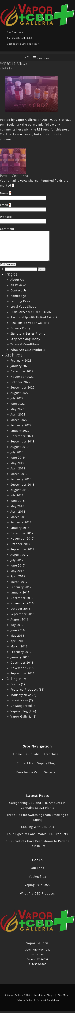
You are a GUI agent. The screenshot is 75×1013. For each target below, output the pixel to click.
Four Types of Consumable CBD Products (37, 834)
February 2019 (21, 479)
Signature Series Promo (28, 333)
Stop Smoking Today (25, 339)
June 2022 (17, 404)
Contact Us (18, 290)
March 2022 (19, 420)
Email (4, 205)
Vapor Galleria (26, 120)
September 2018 (22, 484)
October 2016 (20, 609)
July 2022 (17, 398)
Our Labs (33, 754)
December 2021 (21, 436)
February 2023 (21, 360)
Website (6, 217)
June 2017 (17, 565)
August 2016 (19, 619)
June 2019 (17, 458)
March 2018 (19, 517)
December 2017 (21, 533)
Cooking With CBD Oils (37, 827)
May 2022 (17, 409)
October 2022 (20, 382)
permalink (35, 124)
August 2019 (19, 447)
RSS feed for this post (53, 129)
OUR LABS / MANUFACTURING (32, 312)
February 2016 (21, 652)
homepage (18, 296)
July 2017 (17, 560)
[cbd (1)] (31, 111)
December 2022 (21, 371)
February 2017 (21, 587)
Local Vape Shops (23, 306)
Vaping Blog (19, 711)
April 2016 (17, 641)
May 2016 (17, 636)
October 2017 (20, 544)
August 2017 (19, 555)
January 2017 (19, 592)
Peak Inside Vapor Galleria (29, 323)
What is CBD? (14, 63)
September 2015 (22, 673)
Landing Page (20, 301)
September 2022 (22, 387)
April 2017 (17, 576)
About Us (17, 280)
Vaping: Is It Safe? (37, 885)
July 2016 (17, 625)
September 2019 (22, 441)
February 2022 (21, 425)
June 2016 (17, 630)
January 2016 (19, 657)
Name (4, 193)
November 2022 (22, 377)
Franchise (51, 754)
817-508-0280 (37, 964)
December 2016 (21, 598)
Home (17, 754)
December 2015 (21, 662)
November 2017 (22, 538)
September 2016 (22, 614)
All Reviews (18, 285)
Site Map (63, 995)
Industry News (21, 695)
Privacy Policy (20, 328)
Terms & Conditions (24, 344)
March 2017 (19, 582)
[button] (44, 58)
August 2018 (19, 490)
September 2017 (22, 549)
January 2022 (19, 431)
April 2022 (17, 414)
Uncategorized (21, 706)
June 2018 (17, 501)
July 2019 (17, 452)
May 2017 (17, 571)
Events (15, 684)
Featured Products (24, 689)
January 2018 (19, 528)
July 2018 (17, 495)
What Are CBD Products (27, 350)
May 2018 (17, 506)
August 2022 (19, 393)
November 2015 (22, 668)
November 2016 (22, 603)
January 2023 (19, 366)
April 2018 (17, 511)
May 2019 (17, 463)
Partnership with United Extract (33, 317)
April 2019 (17, 468)
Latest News (19, 700)
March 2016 (19, 646)
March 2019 (19, 474)
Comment (7, 229)
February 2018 (21, 522)
